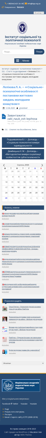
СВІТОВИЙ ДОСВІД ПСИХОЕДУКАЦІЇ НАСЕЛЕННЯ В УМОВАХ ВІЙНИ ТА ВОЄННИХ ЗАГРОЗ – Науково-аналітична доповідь (21, 249)
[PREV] (4, 165)
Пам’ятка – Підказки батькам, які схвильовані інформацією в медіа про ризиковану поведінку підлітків (26, 340)
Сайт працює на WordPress (16, 432)
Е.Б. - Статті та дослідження (14, 71)
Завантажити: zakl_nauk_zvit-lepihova (22, 117)
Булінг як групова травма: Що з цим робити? (24, 350)
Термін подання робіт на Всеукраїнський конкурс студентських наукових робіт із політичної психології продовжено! (20, 286)
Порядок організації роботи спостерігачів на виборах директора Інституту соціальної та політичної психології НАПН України (22, 261)
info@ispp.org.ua (34, 4)
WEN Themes (26, 435)
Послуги (8, 414)
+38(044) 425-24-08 (15, 4)
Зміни (34, 129)
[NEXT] (41, 165)
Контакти (20, 7)
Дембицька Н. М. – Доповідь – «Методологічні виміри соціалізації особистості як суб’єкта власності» (23, 154)
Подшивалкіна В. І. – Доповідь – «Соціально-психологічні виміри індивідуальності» (23, 142)
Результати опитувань (14, 412)
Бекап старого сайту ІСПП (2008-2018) (21, 417)
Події (7, 409)
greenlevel (23, 108)
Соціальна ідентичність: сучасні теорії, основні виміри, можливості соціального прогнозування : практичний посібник (21, 236)
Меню (25, 60)
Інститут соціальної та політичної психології (23, 38)
